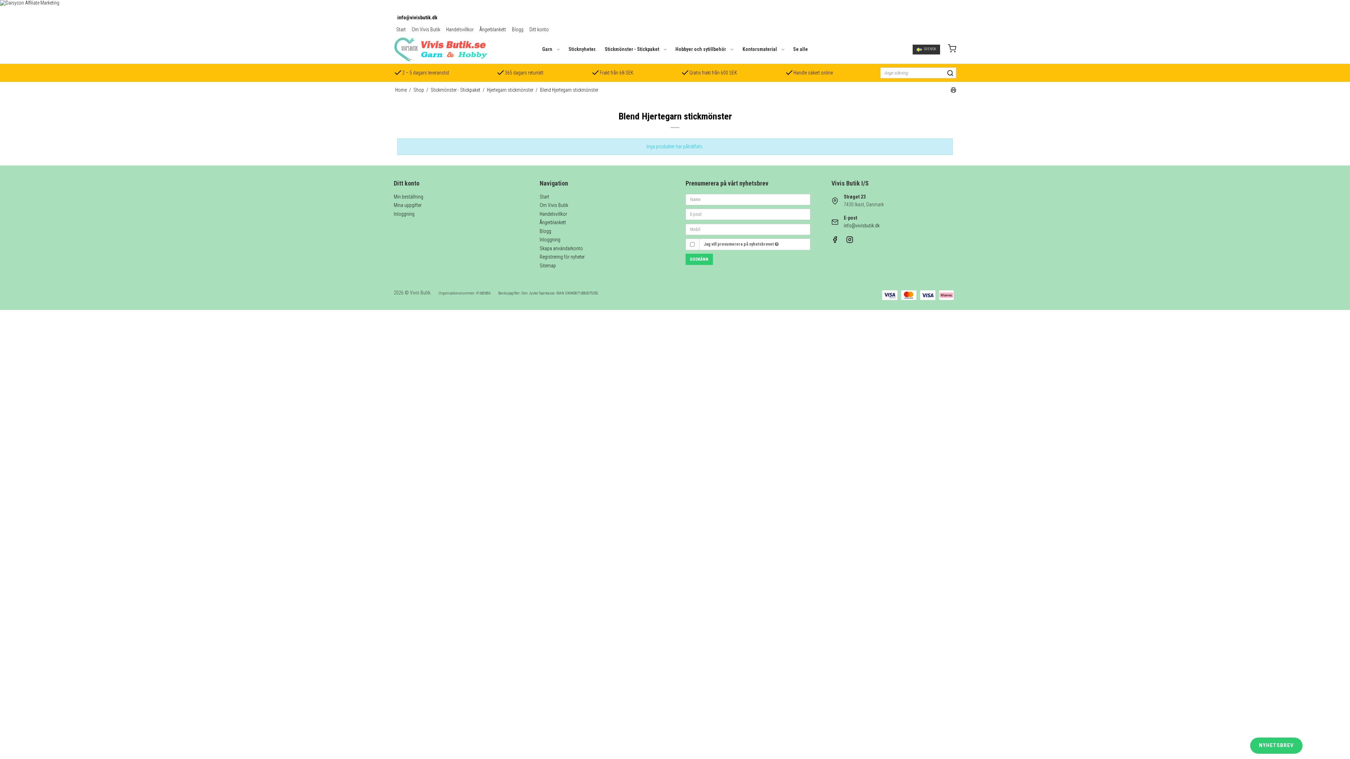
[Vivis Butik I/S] (441, 49)
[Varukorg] (952, 49)
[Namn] (748, 199)
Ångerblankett (493, 29)
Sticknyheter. (582, 49)
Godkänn (699, 259)
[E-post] (748, 214)
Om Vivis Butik (426, 29)
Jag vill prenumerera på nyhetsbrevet (739, 244)
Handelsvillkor (460, 29)
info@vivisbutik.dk (417, 17)
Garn (547, 49)
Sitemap (548, 265)
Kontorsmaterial (759, 49)
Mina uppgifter (408, 205)
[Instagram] (849, 241)
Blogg (517, 29)
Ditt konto (539, 29)
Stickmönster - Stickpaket (632, 49)
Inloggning (404, 214)
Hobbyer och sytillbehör (700, 49)
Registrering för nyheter (562, 257)
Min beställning (408, 197)
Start (401, 29)
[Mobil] (748, 229)
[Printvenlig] (953, 91)
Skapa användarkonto (561, 248)
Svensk (930, 49)
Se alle (800, 49)
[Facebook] (834, 241)
